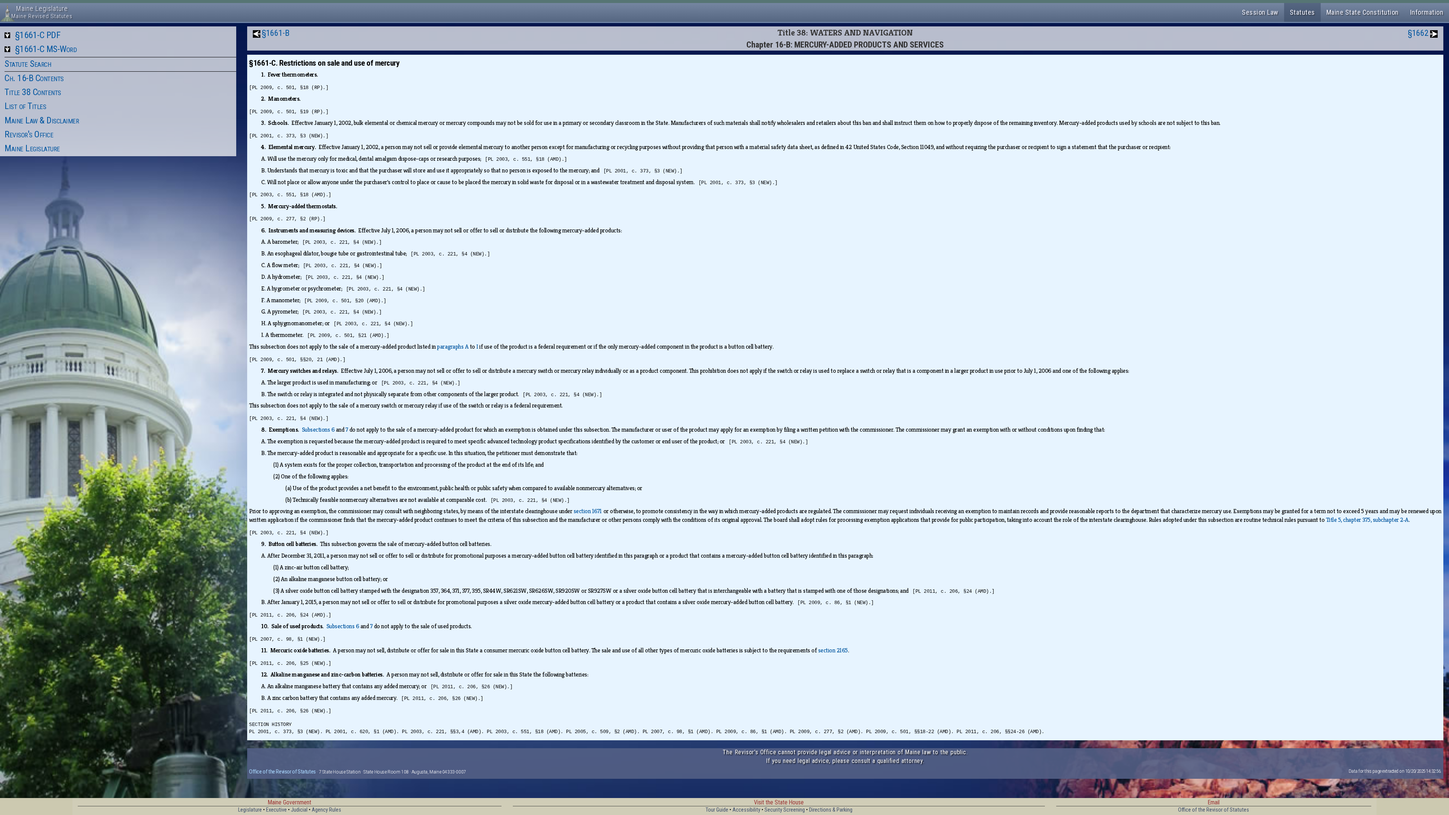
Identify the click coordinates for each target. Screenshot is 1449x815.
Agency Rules (326, 810)
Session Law (1260, 12)
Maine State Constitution (1362, 12)
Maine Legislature (32, 148)
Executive (276, 810)
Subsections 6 (318, 430)
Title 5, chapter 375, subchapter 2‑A (1367, 520)
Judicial (299, 810)
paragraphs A (452, 347)
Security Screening (784, 810)
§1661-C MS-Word (46, 49)
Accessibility (746, 810)
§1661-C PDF (38, 35)
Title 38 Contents (33, 92)
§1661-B (275, 33)
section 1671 (588, 511)
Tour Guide (717, 810)
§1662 (1418, 33)
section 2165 (833, 650)
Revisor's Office (29, 134)
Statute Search (28, 63)
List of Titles (25, 106)
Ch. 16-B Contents (34, 78)
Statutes (1302, 12)
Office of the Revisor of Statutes (282, 771)
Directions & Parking (830, 810)
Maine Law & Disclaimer (42, 120)
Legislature (250, 810)
